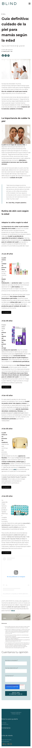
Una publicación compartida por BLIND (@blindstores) (16, 593)
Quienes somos (5, 724)
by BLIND (22, 46)
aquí (14, 469)
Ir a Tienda (4, 722)
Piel (4, 14)
